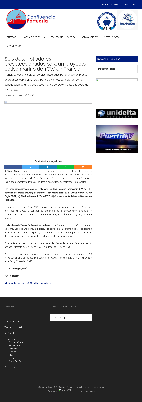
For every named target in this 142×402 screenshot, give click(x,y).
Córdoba (12, 352)
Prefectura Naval (16, 342)
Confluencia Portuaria (30, 19)
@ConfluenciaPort (16, 283)
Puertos (7, 315)
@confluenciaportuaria (40, 283)
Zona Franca (10, 367)
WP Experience (87, 391)
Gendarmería (14, 345)
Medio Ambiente (11, 333)
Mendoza (13, 349)
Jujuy (11, 355)
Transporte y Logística (14, 327)
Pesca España (15, 361)
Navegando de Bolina (13, 321)
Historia (12, 358)
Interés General (10, 339)
